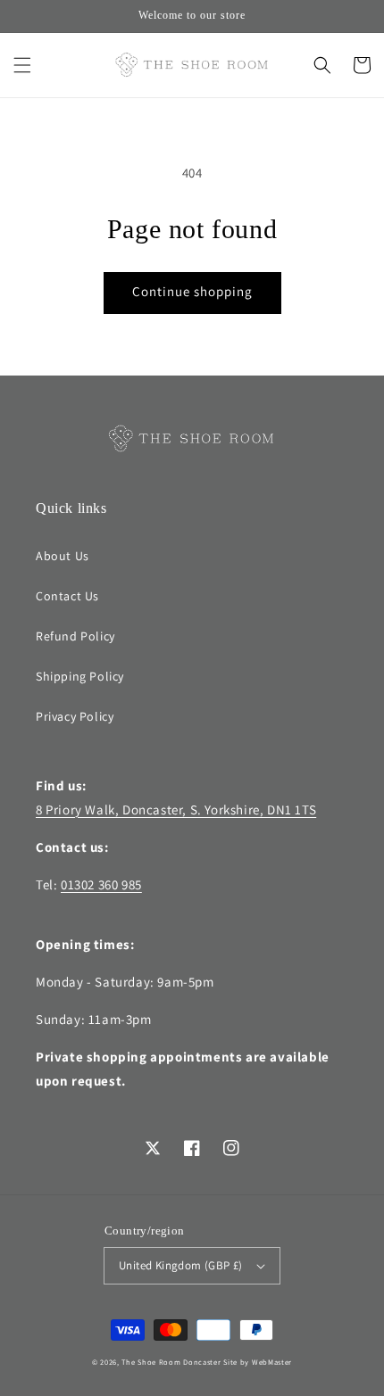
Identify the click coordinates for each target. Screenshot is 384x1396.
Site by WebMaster (257, 1362)
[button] (22, 65)
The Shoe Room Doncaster (171, 1362)
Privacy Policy (74, 716)
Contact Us (67, 596)
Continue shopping (192, 291)
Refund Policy (75, 636)
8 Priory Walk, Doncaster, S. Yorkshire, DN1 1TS (176, 809)
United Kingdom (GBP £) (181, 1265)
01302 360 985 (101, 884)
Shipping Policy (80, 676)
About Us (62, 556)
